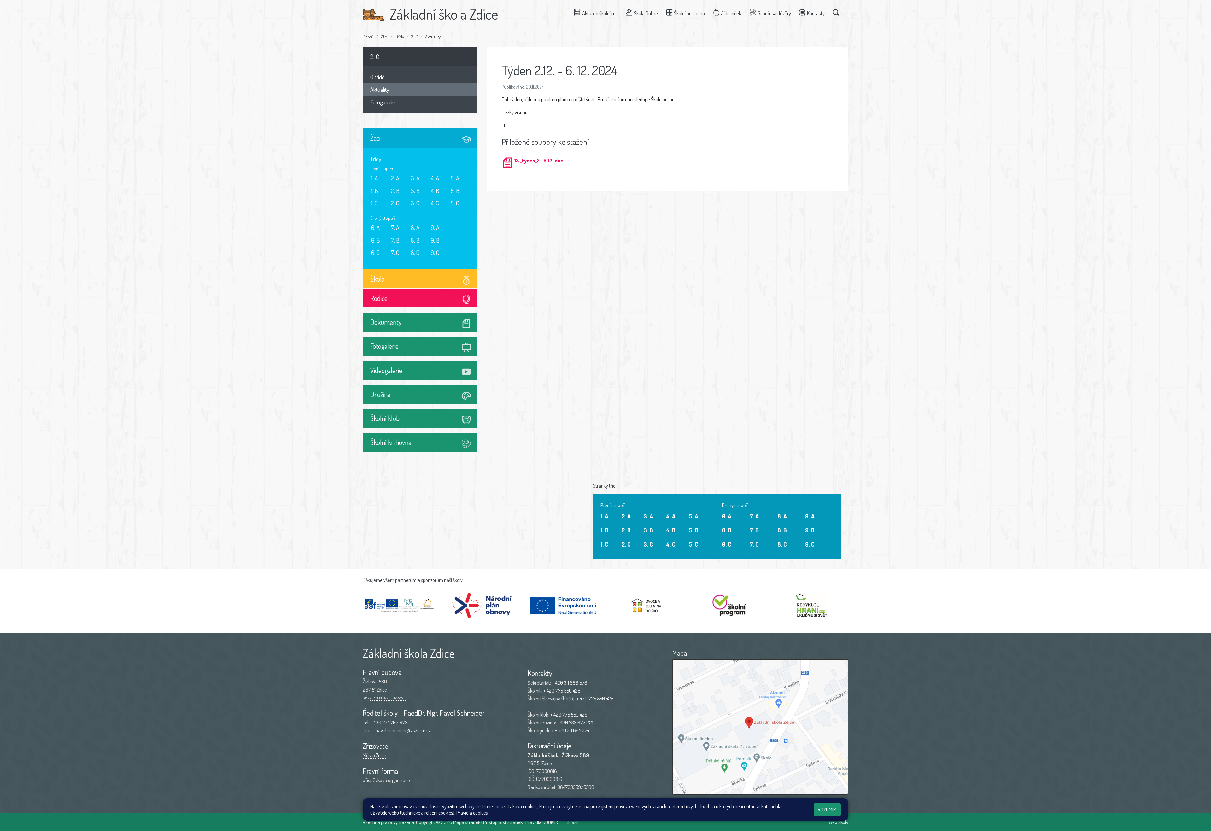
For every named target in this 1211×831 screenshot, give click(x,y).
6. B (375, 240)
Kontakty (816, 13)
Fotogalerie (382, 102)
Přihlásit (571, 822)
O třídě (377, 76)
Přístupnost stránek (503, 822)
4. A (435, 178)
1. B (374, 190)
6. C (375, 252)
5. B (455, 190)
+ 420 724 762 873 (388, 722)
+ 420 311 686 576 (569, 682)
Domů (368, 36)
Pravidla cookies (472, 813)
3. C (415, 203)
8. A (415, 227)
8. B (415, 240)
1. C (374, 203)
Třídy (399, 36)
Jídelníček (731, 13)
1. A (374, 178)
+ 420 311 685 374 (572, 730)
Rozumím (827, 809)
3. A (415, 178)
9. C (435, 252)
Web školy (838, 822)
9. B (435, 240)
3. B (415, 190)
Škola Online (646, 13)
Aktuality (433, 36)
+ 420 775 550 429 (569, 714)
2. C (414, 36)
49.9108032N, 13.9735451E (388, 698)
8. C (415, 252)
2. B (395, 190)
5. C (455, 203)
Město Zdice (374, 755)
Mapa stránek (466, 822)
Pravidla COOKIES (542, 822)
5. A (455, 178)
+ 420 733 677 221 (575, 722)
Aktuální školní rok (600, 13)
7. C (395, 252)
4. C (435, 203)
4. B (435, 190)
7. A (395, 227)
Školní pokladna (689, 13)
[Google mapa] (760, 727)
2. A (395, 178)
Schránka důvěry (774, 13)
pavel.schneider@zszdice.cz (403, 730)
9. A (435, 227)
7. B (395, 240)
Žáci (384, 36)
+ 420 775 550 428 (562, 690)
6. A (375, 227)
